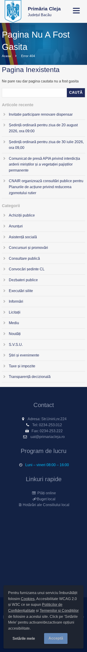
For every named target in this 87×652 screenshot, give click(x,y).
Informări (16, 301)
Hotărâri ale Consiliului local (46, 505)
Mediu (14, 323)
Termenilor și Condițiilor (59, 611)
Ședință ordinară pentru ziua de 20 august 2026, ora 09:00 (43, 128)
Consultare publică (24, 258)
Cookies (28, 599)
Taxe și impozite (22, 366)
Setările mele (24, 638)
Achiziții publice (22, 215)
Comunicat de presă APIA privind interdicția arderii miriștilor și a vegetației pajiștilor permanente (44, 164)
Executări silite (21, 291)
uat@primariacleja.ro (47, 437)
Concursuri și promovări (28, 248)
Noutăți (15, 334)
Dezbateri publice (23, 280)
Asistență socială (23, 237)
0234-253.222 (51, 431)
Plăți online (46, 493)
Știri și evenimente (24, 355)
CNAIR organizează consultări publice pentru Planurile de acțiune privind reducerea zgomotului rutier (46, 187)
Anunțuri (16, 226)
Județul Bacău (44, 11)
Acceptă (55, 638)
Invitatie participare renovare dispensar (41, 114)
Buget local (46, 499)
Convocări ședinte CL (27, 269)
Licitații (14, 312)
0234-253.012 (50, 425)
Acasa (6, 56)
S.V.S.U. (16, 345)
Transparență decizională (30, 377)
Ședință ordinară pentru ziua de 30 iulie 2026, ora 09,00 (46, 145)
